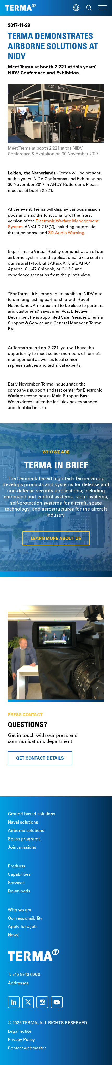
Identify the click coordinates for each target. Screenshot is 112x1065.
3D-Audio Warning (66, 232)
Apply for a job (22, 926)
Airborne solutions (26, 830)
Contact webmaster (27, 1047)
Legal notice (20, 1031)
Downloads (19, 891)
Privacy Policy (21, 1039)
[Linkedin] (15, 1002)
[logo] (20, 8)
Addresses (18, 982)
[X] (29, 1002)
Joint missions (22, 847)
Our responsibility (25, 918)
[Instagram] (43, 1002)
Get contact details (40, 758)
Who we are (19, 909)
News (13, 934)
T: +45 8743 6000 (24, 974)
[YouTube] (58, 1002)
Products (16, 865)
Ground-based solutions (31, 813)
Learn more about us (56, 538)
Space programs (24, 838)
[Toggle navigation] (102, 8)
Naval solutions (23, 822)
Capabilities (19, 874)
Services (16, 882)
